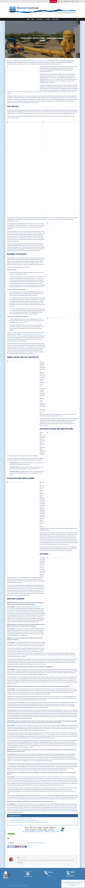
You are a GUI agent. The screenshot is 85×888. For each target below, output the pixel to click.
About (77, 1)
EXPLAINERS (39, 19)
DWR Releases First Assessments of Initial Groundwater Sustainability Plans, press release (29, 822)
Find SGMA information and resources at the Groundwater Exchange (24, 820)
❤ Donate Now (53, 1)
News (32, 19)
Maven (39, 42)
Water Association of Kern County (41, 60)
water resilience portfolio (24, 588)
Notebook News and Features (47, 35)
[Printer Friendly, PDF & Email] (11, 834)
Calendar (47, 19)
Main (28, 19)
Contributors (66, 1)
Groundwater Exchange (45, 734)
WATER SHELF (55, 19)
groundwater (53, 79)
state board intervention (22, 322)
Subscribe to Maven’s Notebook (73, 883)
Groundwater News (36, 35)
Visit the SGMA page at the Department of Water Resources (22, 819)
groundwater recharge (32, 760)
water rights (52, 805)
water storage (13, 760)
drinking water (70, 710)
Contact (73, 1)
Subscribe (60, 1)
